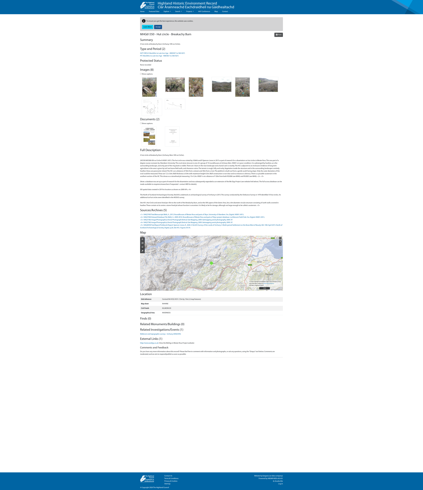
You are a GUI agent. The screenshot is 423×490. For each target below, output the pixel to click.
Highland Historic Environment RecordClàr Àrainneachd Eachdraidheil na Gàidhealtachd (196, 5)
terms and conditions (268, 283)
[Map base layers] (142, 243)
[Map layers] (142, 239)
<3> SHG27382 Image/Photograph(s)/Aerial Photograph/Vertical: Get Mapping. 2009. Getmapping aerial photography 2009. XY (186, 220)
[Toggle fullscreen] (280, 238)
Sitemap (167, 484)
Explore (167, 11)
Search (178, 11)
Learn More (147, 27)
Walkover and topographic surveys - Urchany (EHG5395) (160, 334)
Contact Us (168, 476)
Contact (225, 11)
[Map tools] (142, 251)
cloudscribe (278, 481)
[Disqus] (211, 386)
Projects (189, 11)
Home (142, 11)
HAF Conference (204, 11)
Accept (158, 27)
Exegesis (266, 476)
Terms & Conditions (171, 478)
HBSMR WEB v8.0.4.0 (275, 478)
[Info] (142, 247)
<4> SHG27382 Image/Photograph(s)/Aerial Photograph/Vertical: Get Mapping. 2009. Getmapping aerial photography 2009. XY (186, 222)
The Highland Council (161, 487)
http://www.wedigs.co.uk (149, 343)
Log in (280, 484)
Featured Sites (154, 11)
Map (216, 11)
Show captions (147, 74)
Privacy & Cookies (170, 481)
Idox (273, 476)
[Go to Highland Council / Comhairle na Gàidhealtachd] (147, 4)
